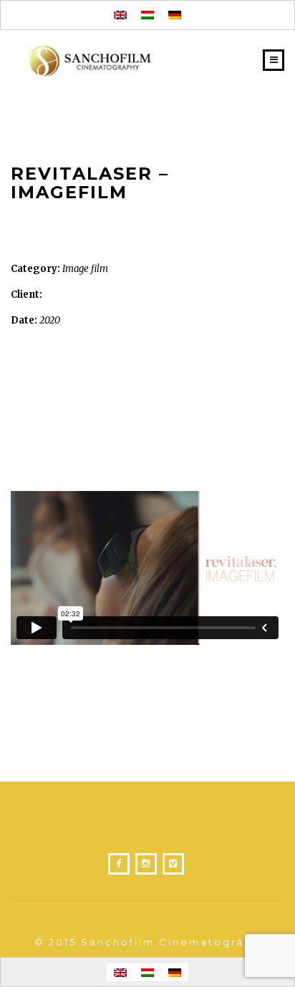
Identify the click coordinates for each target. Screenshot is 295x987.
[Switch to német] (174, 15)
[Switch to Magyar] (147, 15)
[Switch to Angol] (120, 15)
